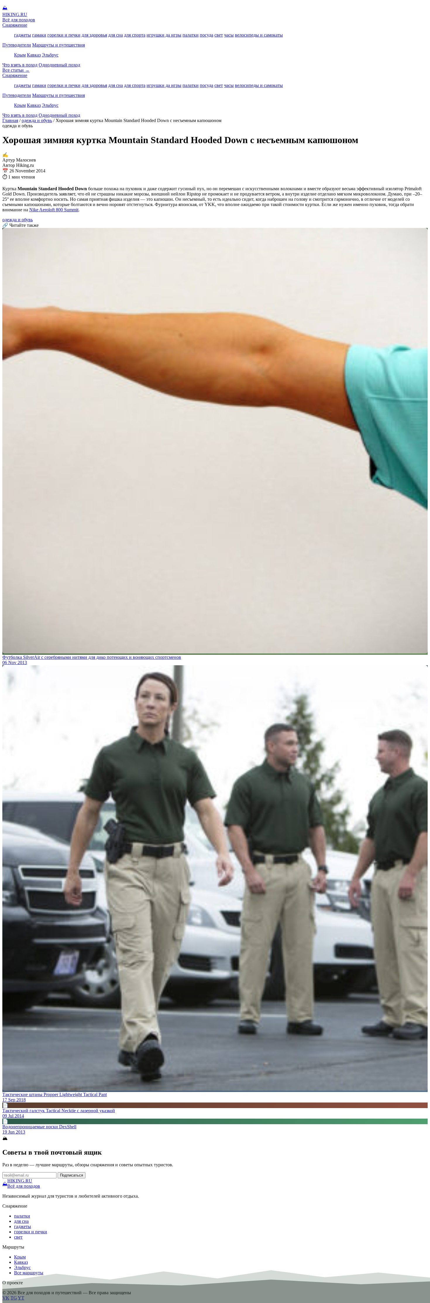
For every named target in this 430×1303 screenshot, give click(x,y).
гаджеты (22, 34)
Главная (10, 120)
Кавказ (34, 54)
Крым (20, 54)
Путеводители (16, 44)
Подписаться (71, 1175)
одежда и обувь (37, 120)
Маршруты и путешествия (58, 44)
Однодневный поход (59, 64)
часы (229, 34)
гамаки (39, 34)
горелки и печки (63, 34)
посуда (206, 34)
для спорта (134, 34)
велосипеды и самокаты (259, 34)
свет (218, 34)
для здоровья (94, 34)
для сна (115, 34)
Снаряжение (14, 25)
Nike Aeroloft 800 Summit (53, 209)
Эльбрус (50, 54)
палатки (191, 34)
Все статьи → (16, 70)
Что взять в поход (19, 64)
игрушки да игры (164, 34)
